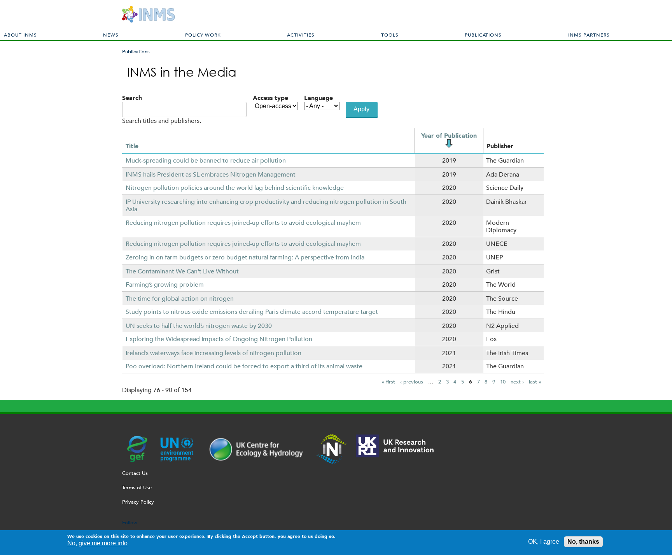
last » (535, 381)
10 (503, 381)
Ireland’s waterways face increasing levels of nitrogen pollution (213, 353)
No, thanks (583, 541)
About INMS (20, 35)
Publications (483, 35)
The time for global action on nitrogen (180, 298)
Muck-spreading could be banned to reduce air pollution (206, 160)
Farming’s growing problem (165, 284)
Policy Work (203, 35)
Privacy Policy (138, 502)
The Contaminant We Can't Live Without (182, 271)
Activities (301, 35)
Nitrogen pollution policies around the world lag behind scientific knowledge (235, 188)
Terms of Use (137, 487)
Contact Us (135, 473)
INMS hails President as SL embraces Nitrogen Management (211, 174)
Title (132, 146)
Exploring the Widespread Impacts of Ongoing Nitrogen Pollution (219, 339)
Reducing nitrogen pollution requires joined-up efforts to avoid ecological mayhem (243, 223)
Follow (129, 522)
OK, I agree (543, 541)
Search (132, 98)
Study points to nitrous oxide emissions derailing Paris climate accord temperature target (252, 312)
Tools (390, 35)
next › (517, 381)
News (111, 35)
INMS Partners (589, 35)
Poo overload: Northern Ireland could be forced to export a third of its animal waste (244, 366)
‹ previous (411, 381)
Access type (270, 98)
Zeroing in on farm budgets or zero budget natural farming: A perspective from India (245, 257)
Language (318, 98)
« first (388, 381)
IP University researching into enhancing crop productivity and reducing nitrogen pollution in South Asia (266, 205)
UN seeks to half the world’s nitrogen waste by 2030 (199, 326)
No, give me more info (97, 543)
